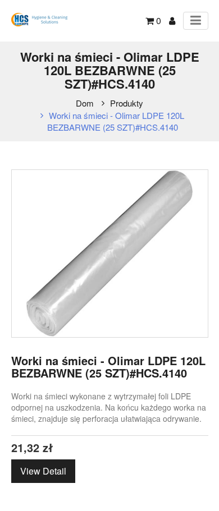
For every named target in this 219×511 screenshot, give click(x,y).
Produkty (126, 103)
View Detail (43, 470)
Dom (85, 103)
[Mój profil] (172, 20)
